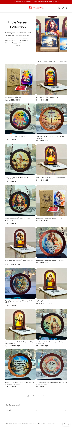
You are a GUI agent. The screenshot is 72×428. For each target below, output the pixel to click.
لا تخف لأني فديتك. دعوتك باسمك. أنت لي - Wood (49, 218)
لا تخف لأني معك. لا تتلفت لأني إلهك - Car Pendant (17, 218)
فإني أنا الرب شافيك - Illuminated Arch (46, 301)
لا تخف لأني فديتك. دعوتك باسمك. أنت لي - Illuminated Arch (19, 261)
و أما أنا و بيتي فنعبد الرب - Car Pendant (15, 136)
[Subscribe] (36, 410)
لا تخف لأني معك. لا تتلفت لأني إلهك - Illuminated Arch (50, 177)
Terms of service (51, 423)
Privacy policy (41, 423)
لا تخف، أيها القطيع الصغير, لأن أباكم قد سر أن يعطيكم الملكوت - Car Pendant (18, 178)
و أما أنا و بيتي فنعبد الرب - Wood (13, 97)
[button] (4, 8)
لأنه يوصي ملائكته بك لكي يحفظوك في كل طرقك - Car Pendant (19, 301)
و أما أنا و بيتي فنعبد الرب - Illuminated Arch (47, 97)
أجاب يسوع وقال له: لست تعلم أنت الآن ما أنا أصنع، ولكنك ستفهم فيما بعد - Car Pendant (19, 383)
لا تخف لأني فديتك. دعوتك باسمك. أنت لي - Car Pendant (50, 260)
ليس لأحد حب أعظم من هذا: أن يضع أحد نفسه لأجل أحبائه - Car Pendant (51, 137)
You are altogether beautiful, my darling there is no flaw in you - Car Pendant (51, 383)
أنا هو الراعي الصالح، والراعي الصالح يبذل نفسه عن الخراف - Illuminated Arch (20, 342)
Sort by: (39, 61)
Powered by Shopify (23, 423)
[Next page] (44, 395)
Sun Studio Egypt (13, 423)
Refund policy (33, 423)
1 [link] (28, 395)
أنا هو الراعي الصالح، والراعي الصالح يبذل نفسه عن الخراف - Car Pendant (51, 342)
